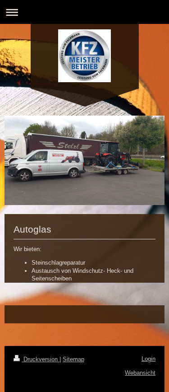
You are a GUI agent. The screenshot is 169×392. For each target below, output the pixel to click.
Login (148, 358)
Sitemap (73, 359)
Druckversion (40, 359)
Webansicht (140, 372)
